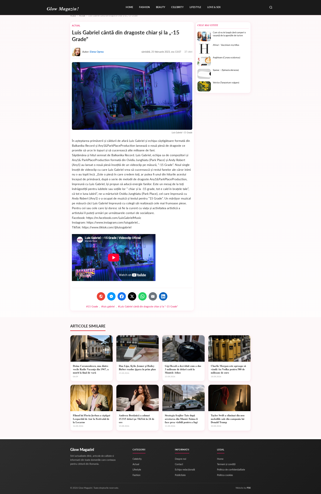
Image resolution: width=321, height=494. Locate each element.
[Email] (153, 296)
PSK (249, 488)
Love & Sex (214, 7)
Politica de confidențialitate (231, 470)
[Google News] (101, 296)
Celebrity (177, 7)
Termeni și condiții (226, 464)
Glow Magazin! (82, 450)
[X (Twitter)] (132, 296)
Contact (179, 464)
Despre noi (180, 459)
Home (129, 7)
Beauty (160, 7)
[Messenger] (111, 296)
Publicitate (180, 475)
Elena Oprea (97, 52)
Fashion (144, 7)
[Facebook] (122, 296)
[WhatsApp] (142, 296)
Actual (82, 16)
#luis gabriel (108, 306)
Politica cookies (225, 475)
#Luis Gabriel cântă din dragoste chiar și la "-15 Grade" (148, 306)
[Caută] (271, 7)
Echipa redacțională (185, 470)
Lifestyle (195, 7)
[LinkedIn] (163, 296)
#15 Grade (92, 306)
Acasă (73, 16)
